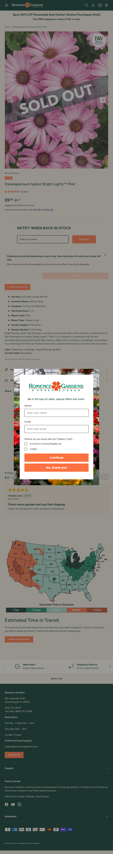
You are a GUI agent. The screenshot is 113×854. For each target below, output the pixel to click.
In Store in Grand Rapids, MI (45, 443)
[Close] (95, 372)
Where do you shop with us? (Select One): (48, 439)
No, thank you (56, 468)
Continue (57, 458)
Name (27, 405)
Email (27, 421)
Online (33, 449)
